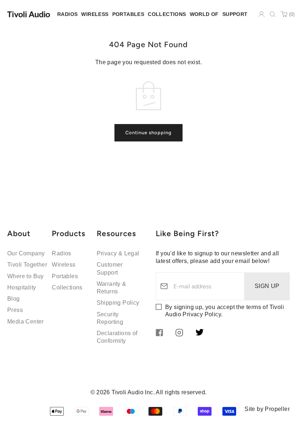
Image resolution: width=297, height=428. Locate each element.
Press (15, 310)
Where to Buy (25, 276)
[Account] (261, 14)
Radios (61, 253)
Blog (13, 299)
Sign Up (267, 286)
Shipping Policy (118, 303)
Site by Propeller (267, 409)
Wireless (63, 265)
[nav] (67, 14)
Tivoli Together (27, 265)
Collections (67, 287)
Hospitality (21, 287)
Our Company (26, 253)
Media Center (25, 321)
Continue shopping (148, 132)
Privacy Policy (202, 314)
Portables (65, 276)
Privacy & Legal (118, 253)
